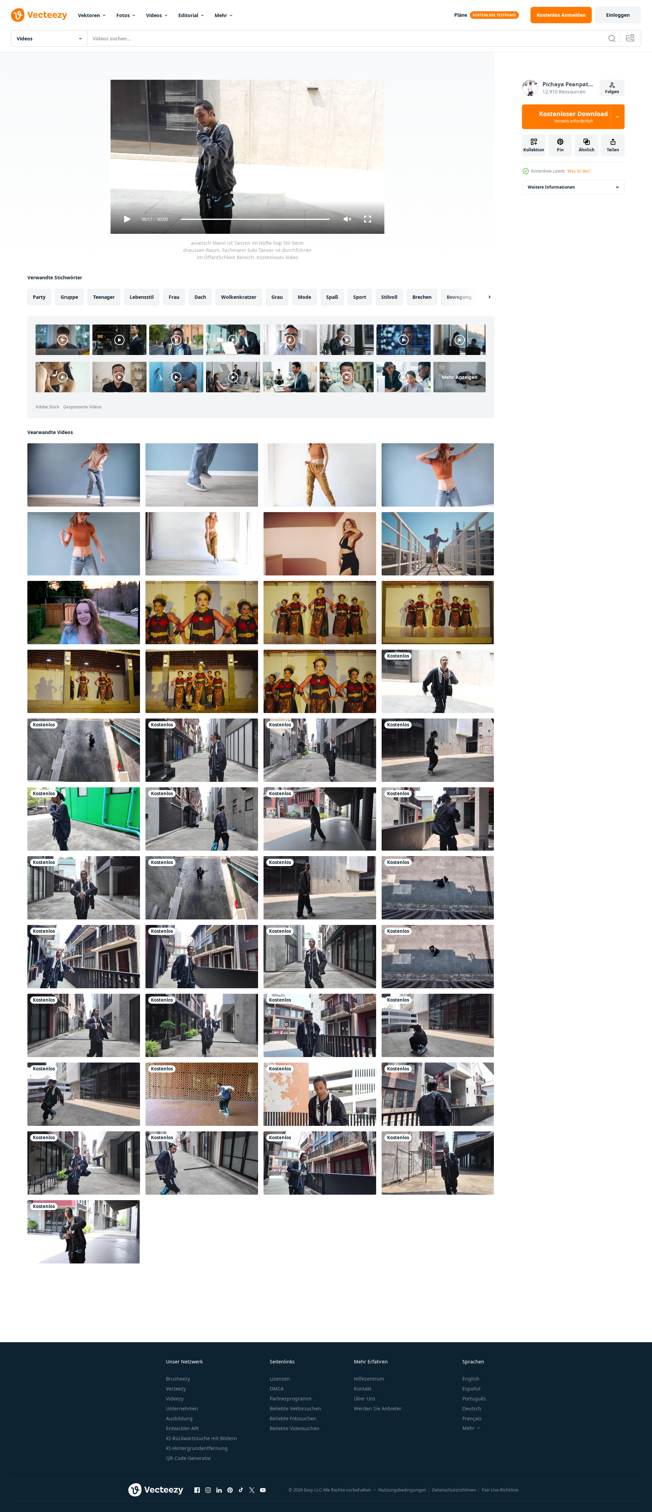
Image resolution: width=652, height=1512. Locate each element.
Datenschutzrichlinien (454, 1490)
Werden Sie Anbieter (377, 1408)
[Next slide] (484, 297)
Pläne (460, 15)
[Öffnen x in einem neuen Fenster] (252, 1489)
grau (277, 297)
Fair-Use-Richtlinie (500, 1490)
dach (200, 297)
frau (174, 297)
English (471, 1378)
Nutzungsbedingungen (402, 1490)
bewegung (459, 297)
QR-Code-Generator (188, 1458)
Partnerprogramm (290, 1398)
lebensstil (142, 297)
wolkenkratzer (238, 297)
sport (359, 297)
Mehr (221, 15)
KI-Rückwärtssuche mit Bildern (201, 1438)
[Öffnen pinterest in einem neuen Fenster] (230, 1489)
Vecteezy (176, 1388)
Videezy (174, 1398)
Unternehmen (182, 1408)
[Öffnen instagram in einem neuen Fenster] (208, 1489)
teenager (104, 297)
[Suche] (612, 38)
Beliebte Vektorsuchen (295, 1408)
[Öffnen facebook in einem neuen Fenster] (197, 1489)
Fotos (123, 15)
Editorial (188, 15)
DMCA (277, 1388)
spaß (332, 297)
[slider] (255, 219)
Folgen (612, 91)
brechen (422, 297)
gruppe (69, 297)
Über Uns (364, 1398)
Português (474, 1398)
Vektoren (89, 15)
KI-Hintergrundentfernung (197, 1448)
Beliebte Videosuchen (294, 1428)
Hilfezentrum (369, 1378)
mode (304, 297)
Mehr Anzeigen (459, 377)
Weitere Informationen (551, 187)
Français (472, 1418)
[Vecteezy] (39, 15)
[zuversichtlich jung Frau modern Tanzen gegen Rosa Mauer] (320, 543)
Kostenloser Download (573, 117)
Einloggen (618, 15)
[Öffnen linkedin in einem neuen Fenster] (219, 1489)
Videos (154, 15)
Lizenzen (280, 1378)
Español (471, 1388)
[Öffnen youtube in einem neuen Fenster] (263, 1489)
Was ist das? (579, 171)
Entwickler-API (182, 1428)
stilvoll (389, 297)
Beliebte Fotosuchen (293, 1418)
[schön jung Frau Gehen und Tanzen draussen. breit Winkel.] (83, 612)
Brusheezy (178, 1378)
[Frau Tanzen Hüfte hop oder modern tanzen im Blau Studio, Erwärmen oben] (83, 475)
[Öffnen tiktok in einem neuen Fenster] (241, 1489)
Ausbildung (179, 1418)
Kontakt (362, 1388)
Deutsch (471, 1408)
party (39, 297)
